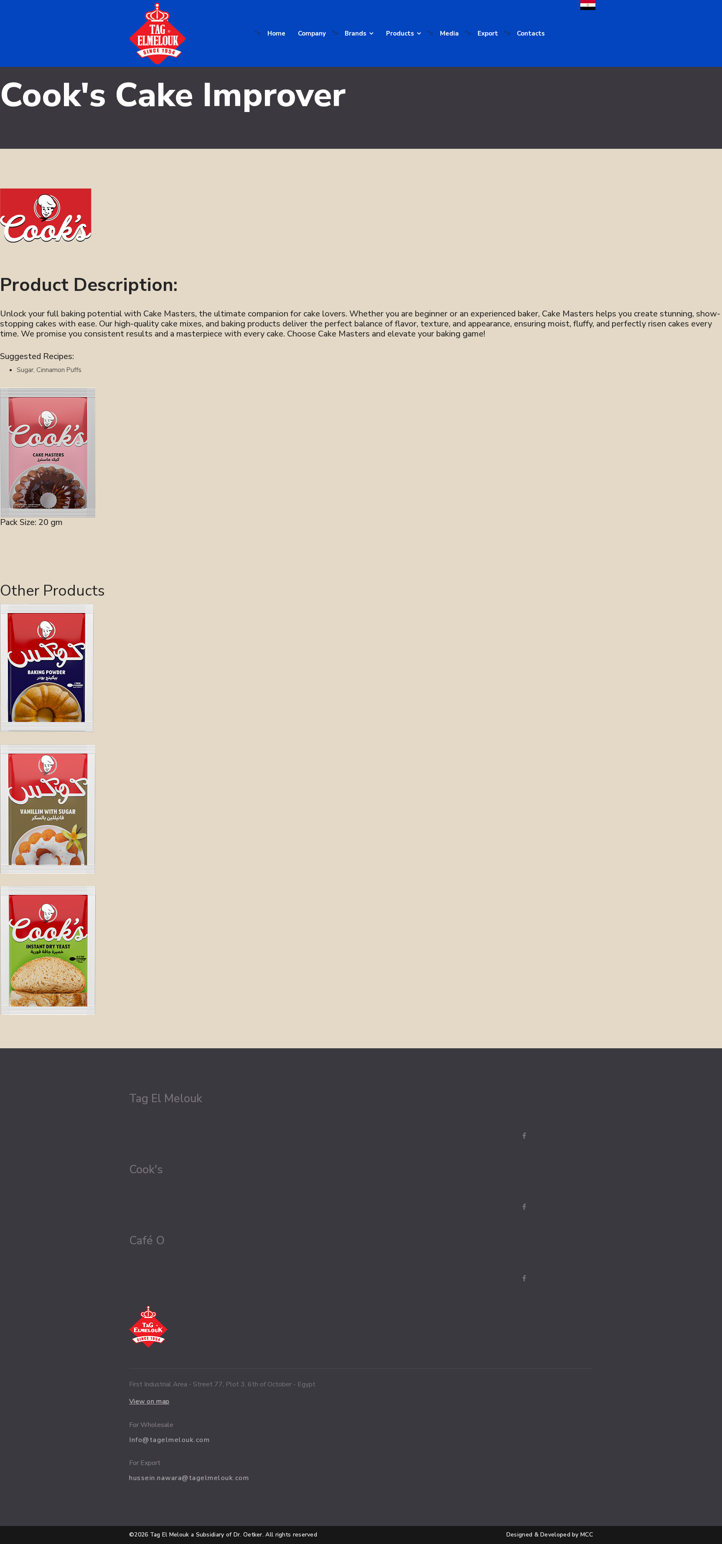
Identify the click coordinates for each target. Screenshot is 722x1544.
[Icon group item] (515, 1136)
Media (449, 33)
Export (488, 33)
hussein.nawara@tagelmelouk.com (189, 1478)
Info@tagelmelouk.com (169, 1440)
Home (276, 33)
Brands (355, 33)
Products (400, 33)
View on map (149, 1401)
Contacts (531, 33)
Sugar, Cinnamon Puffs (49, 370)
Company (312, 33)
